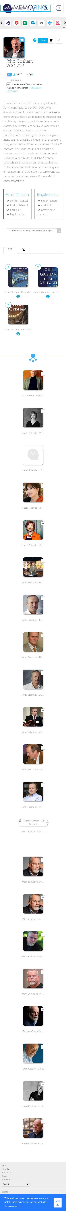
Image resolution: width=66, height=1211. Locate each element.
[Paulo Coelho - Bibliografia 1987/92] (33, 1054)
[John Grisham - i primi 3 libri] (33, 754)
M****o (15, 74)
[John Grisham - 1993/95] (33, 567)
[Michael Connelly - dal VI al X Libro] (33, 867)
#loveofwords (26, 84)
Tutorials (6, 1169)
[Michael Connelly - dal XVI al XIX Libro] (33, 941)
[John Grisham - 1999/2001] (33, 642)
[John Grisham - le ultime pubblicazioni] (33, 792)
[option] (8, 23)
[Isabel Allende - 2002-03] (33, 418)
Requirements (48, 195)
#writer (15, 84)
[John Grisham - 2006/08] (33, 717)
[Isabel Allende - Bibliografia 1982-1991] (33, 493)
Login (4, 1176)
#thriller (10, 88)
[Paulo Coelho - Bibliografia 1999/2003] (33, 1128)
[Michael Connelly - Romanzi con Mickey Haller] (33, 1016)
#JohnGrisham (21, 88)
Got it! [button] (58, 1203)
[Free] (50, 40)
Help (4, 1165)
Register (6, 1179)
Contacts (6, 1172)
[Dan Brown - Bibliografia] (33, 381)
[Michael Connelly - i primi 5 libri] (33, 979)
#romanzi (37, 84)
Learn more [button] (11, 1206)
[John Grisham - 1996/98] (33, 605)
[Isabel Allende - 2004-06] (33, 455)
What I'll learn (17, 195)
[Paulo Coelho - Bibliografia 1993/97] (33, 1091)
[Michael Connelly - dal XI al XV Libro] (33, 904)
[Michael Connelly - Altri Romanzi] (33, 823)
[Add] (43, 373)
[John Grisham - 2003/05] (33, 680)
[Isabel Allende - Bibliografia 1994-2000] (33, 530)
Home (5, 1192)
